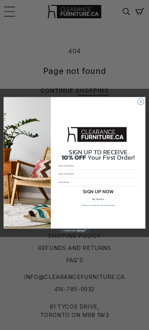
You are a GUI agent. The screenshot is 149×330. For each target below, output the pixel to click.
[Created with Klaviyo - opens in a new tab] (74, 231)
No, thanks (98, 199)
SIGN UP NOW (98, 191)
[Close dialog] (141, 101)
